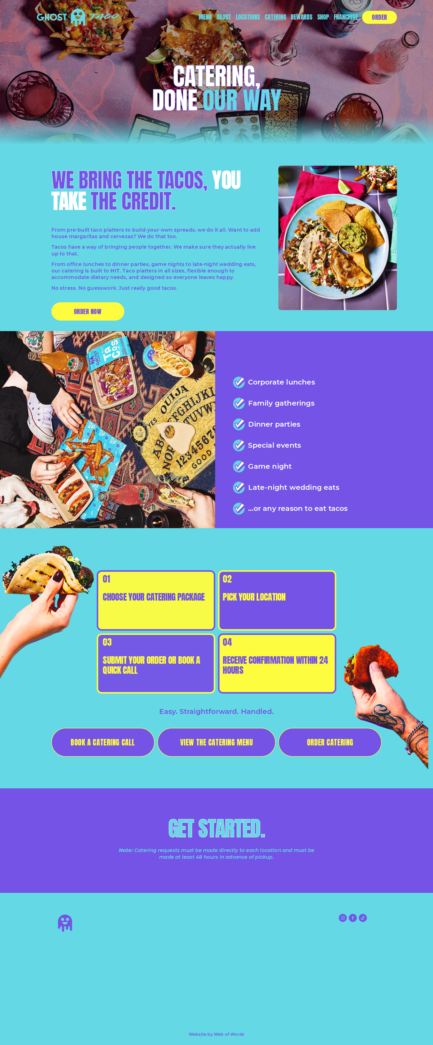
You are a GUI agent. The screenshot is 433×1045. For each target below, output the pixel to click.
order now (87, 311)
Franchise (346, 17)
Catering (275, 17)
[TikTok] (363, 918)
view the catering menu (216, 742)
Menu (205, 17)
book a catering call (103, 742)
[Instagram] (343, 918)
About (223, 17)
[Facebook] (353, 918)
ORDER (379, 17)
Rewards (301, 17)
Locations (248, 17)
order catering (330, 742)
